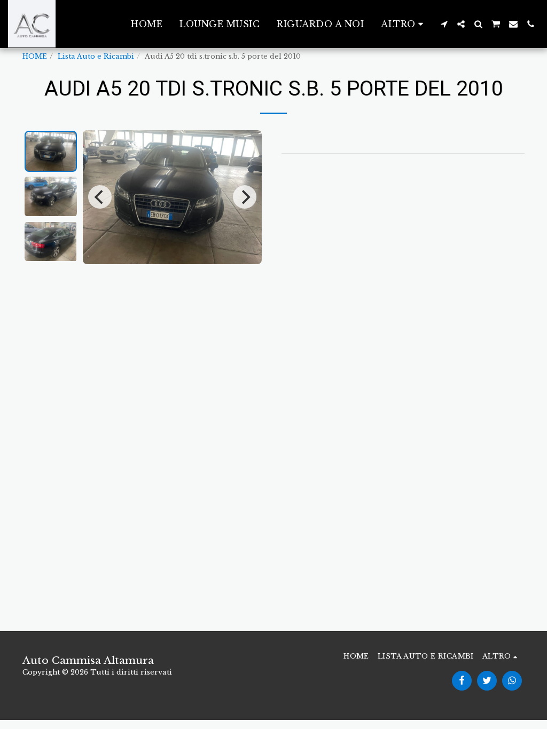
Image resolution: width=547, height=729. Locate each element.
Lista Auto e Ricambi (96, 56)
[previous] (100, 197)
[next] (244, 197)
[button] (444, 24)
